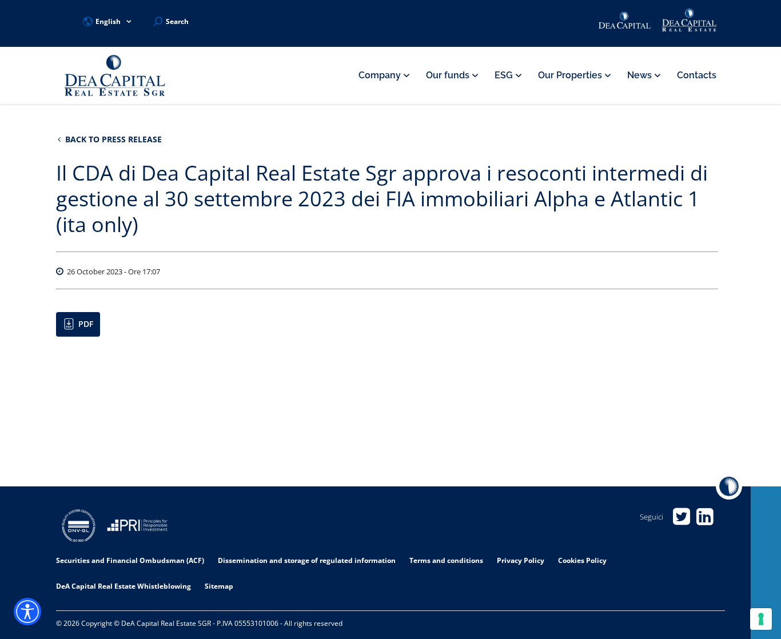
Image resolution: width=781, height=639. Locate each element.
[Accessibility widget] (27, 611)
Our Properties (571, 75)
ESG (505, 75)
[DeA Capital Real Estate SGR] (115, 76)
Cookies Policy (582, 560)
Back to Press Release (112, 139)
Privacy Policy (520, 560)
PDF (85, 323)
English (108, 21)
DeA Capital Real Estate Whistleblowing (123, 586)
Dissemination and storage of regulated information (307, 560)
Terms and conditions (446, 560)
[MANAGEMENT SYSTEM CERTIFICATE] (78, 527)
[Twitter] (681, 517)
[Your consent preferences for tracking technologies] (761, 619)
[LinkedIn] (704, 517)
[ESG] (137, 527)
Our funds (449, 75)
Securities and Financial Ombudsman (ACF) (130, 560)
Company (380, 75)
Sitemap (219, 586)
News (640, 75)
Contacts (696, 75)
